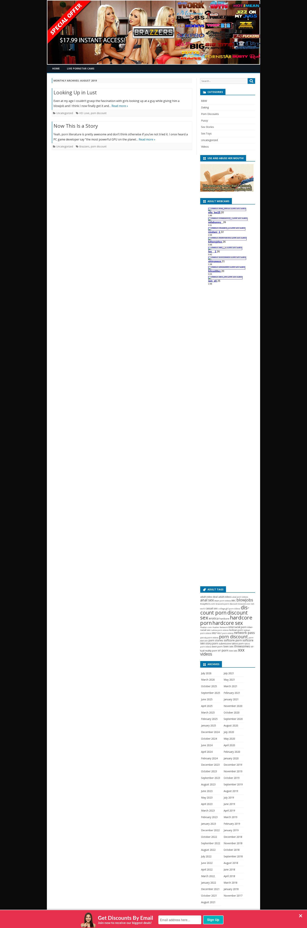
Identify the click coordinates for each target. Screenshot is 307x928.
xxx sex (233, 650)
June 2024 (206, 745)
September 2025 (210, 692)
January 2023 (208, 823)
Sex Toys (206, 133)
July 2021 (229, 673)
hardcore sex (227, 622)
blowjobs (244, 600)
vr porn (223, 650)
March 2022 (208, 876)
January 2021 (231, 699)
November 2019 (233, 771)
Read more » (120, 106)
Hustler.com (206, 627)
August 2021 (208, 902)
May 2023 (206, 797)
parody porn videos (209, 637)
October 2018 (231, 849)
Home (56, 68)
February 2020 (232, 751)
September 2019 (233, 784)
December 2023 (210, 764)
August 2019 (231, 791)
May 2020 (229, 738)
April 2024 (206, 751)
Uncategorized (64, 113)
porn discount (99, 113)
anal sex (207, 600)
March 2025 (208, 712)
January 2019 (231, 830)
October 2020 (231, 712)
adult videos (225, 596)
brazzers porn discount (227, 604)
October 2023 (209, 771)
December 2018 (233, 836)
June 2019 (229, 804)
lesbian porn (236, 630)
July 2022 (206, 856)
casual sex (212, 608)
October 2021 (209, 895)
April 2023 (206, 804)
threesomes (242, 646)
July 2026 (206, 673)
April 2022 (206, 869)
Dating (205, 107)
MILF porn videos (225, 633)
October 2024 (209, 738)
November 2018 (233, 843)
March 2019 (230, 817)
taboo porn (238, 643)
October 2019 (231, 778)
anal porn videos (240, 597)
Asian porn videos (222, 600)
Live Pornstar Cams (80, 68)
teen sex (228, 646)
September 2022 (210, 843)
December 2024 (210, 732)
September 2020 (233, 719)
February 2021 (232, 692)
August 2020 (231, 725)
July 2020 (229, 732)
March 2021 (230, 686)
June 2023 (206, 791)
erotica (214, 618)
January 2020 (231, 758)
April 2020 (229, 745)
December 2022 (210, 830)
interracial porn (237, 627)
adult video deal (209, 596)
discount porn (224, 610)
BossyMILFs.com (207, 604)
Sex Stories (207, 127)
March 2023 (208, 810)
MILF (214, 633)
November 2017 (233, 895)
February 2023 (209, 817)
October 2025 (209, 686)
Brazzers (84, 146)
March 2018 (230, 882)
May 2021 (229, 679)
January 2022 (208, 882)
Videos (205, 146)
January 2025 (208, 725)
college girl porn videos (229, 608)
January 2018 (231, 889)
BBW (204, 100)
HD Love (84, 113)
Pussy (204, 120)
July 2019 (229, 797)
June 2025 (206, 699)
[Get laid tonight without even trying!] (227, 190)
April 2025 (206, 706)
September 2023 (210, 778)
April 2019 (229, 810)
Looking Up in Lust (75, 92)
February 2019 (232, 823)
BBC (233, 600)
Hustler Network (220, 627)
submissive (225, 643)
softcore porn (233, 640)
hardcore (224, 618)
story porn (211, 643)
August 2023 (208, 784)
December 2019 (233, 764)
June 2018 (229, 869)
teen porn (217, 646)
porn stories (216, 640)
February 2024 (209, 758)
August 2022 (208, 849)
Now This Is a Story (75, 125)
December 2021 (210, 889)
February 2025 (209, 719)
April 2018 (229, 876)
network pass (244, 633)
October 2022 (209, 836)
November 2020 (233, 706)
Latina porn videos (219, 630)
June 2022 (206, 863)
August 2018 (231, 863)
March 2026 (208, 679)
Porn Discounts (210, 114)
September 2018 (233, 856)
